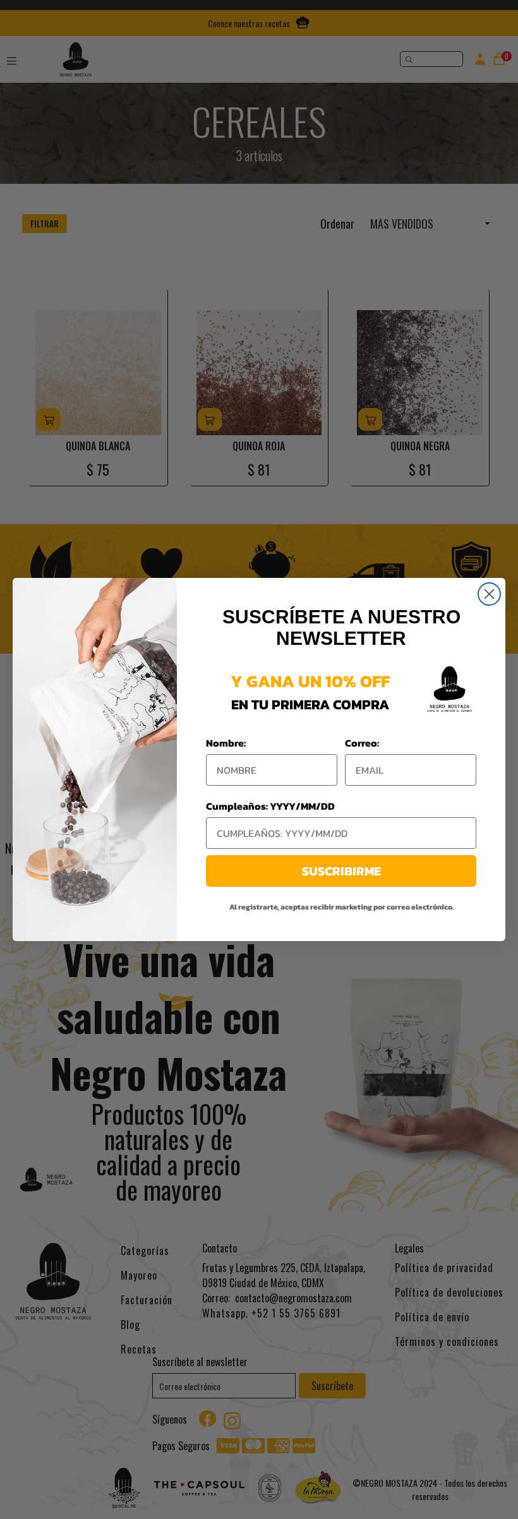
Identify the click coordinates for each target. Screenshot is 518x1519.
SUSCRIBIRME (341, 871)
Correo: (362, 742)
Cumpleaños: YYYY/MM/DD (270, 806)
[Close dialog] (489, 594)
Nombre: (226, 742)
